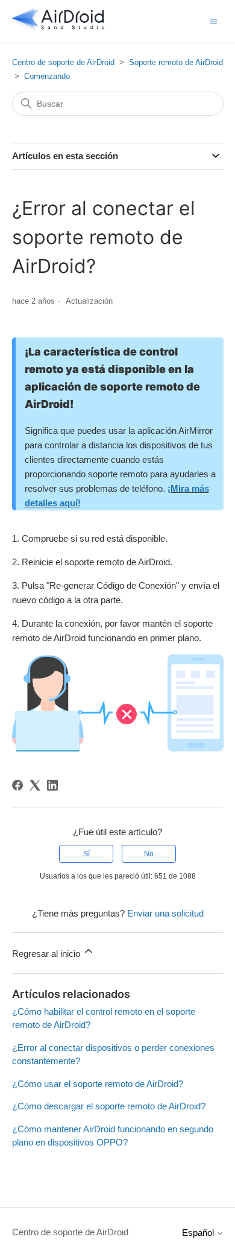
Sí (86, 854)
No (149, 854)
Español (199, 1232)
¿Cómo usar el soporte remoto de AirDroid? (97, 1084)
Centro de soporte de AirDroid (63, 62)
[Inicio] (58, 27)
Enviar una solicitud (165, 913)
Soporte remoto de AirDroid (176, 62)
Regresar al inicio (47, 953)
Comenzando (47, 76)
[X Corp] (35, 785)
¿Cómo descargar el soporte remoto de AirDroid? (108, 1106)
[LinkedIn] (52, 785)
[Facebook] (17, 785)
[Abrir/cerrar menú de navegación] (214, 21)
